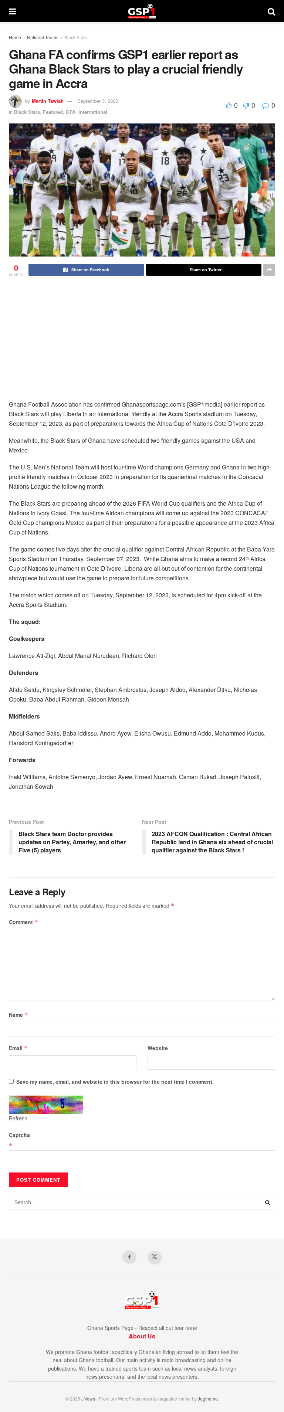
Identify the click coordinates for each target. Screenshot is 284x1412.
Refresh (18, 1118)
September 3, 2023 (97, 100)
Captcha (19, 1134)
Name (18, 1014)
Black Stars (75, 37)
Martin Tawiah (48, 100)
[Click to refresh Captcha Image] (46, 1105)
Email (18, 1048)
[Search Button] (271, 11)
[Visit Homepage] (141, 11)
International (92, 111)
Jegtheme (208, 1398)
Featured (53, 111)
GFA (70, 111)
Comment (23, 922)
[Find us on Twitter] (155, 1258)
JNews (88, 1398)
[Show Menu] (12, 11)
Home (15, 37)
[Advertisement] (142, 344)
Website (158, 1048)
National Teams (42, 37)
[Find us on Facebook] (129, 1257)
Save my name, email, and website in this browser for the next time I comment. (115, 1081)
